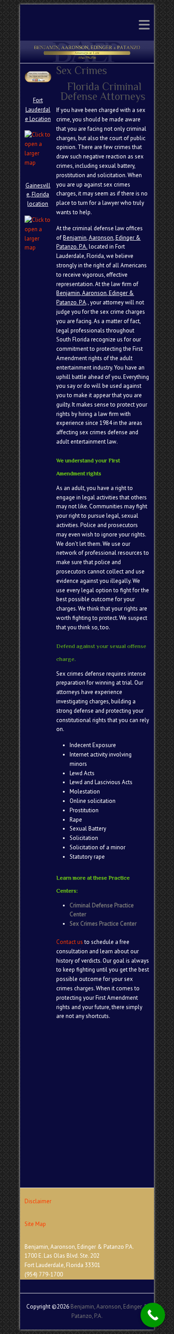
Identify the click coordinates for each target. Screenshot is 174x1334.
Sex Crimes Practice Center (103, 923)
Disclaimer (38, 1201)
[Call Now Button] (153, 1315)
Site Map (35, 1224)
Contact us (69, 942)
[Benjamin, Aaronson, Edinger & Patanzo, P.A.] (87, 45)
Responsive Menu (144, 24)
